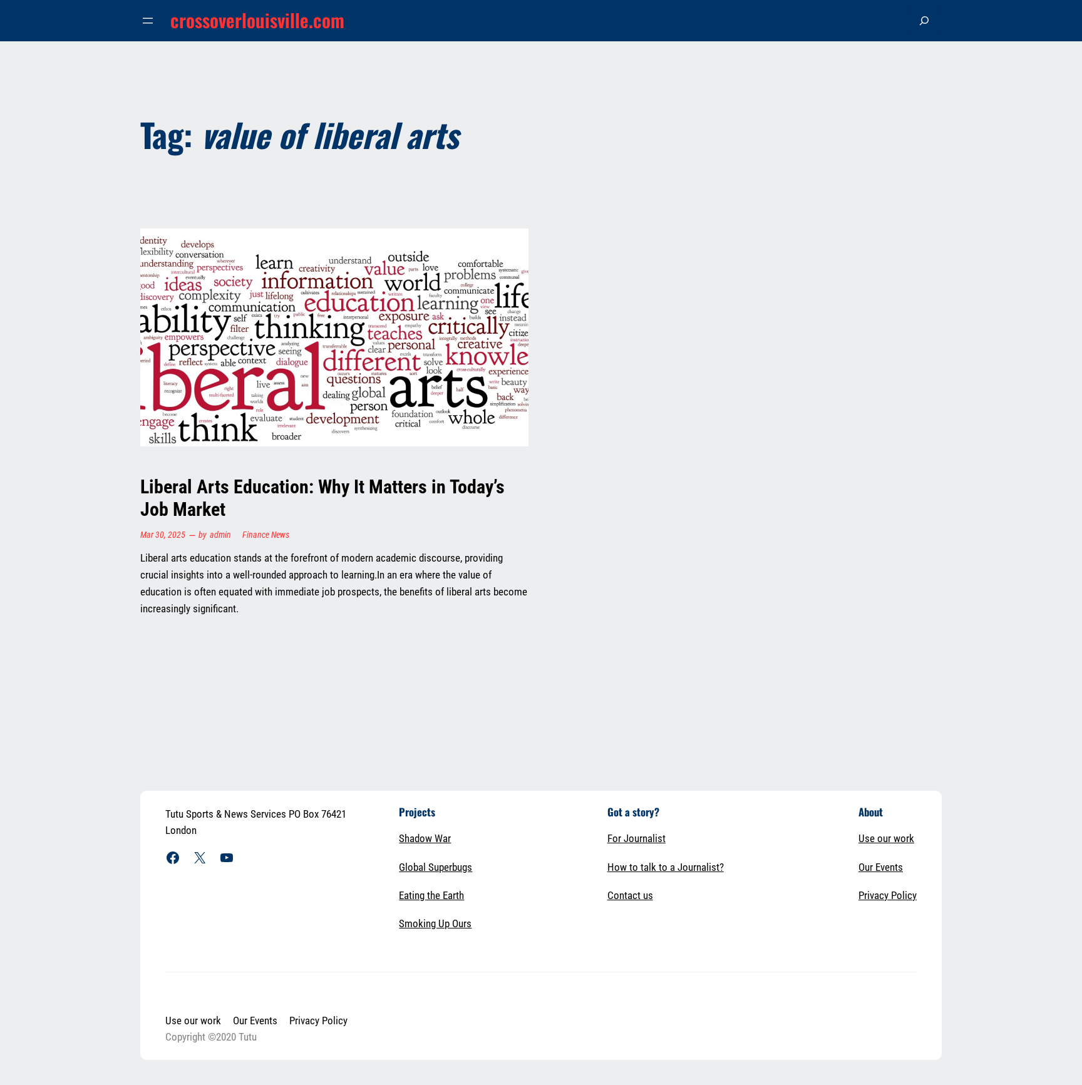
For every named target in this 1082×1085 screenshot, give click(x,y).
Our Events (880, 867)
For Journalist (636, 838)
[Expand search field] (924, 20)
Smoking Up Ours (435, 923)
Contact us (630, 895)
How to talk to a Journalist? (665, 867)
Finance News (265, 535)
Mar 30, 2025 (162, 535)
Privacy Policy (887, 895)
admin (220, 535)
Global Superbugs (435, 867)
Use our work (886, 838)
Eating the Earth (431, 895)
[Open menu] (147, 20)
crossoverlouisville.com (257, 20)
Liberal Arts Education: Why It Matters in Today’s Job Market (322, 498)
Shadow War (425, 838)
